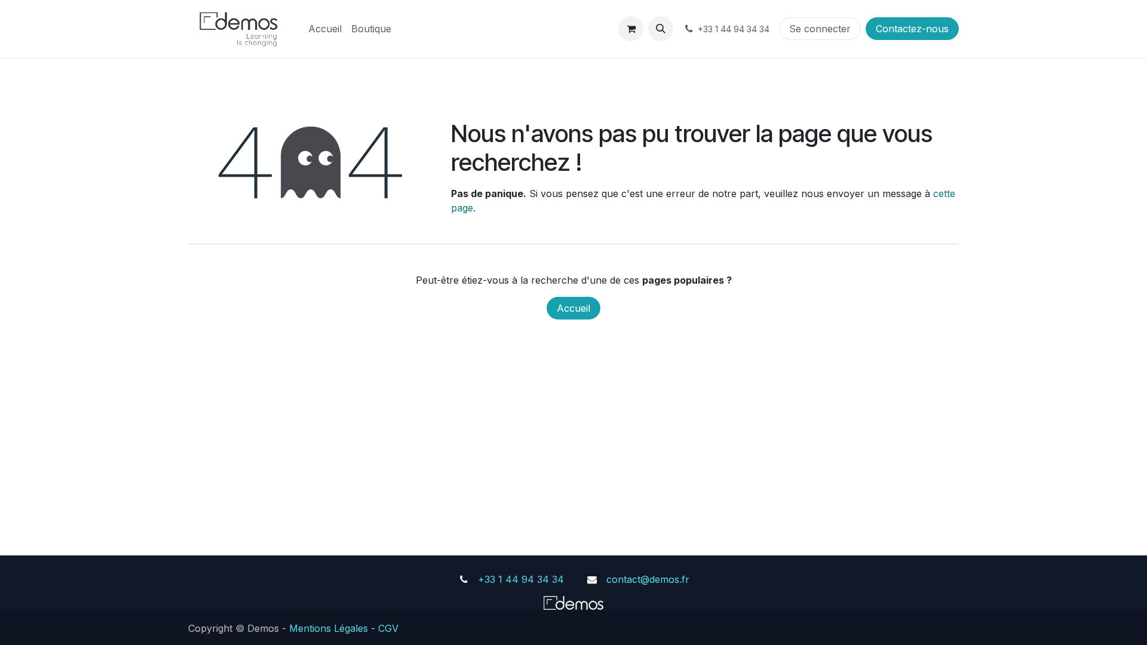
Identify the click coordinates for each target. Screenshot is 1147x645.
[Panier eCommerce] (630, 28)
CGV (388, 628)
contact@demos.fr (647, 579)
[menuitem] (324, 29)
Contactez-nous (912, 29)
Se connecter (820, 29)
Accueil (573, 308)
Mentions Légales (328, 628)
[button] (660, 28)
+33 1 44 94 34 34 (521, 579)
